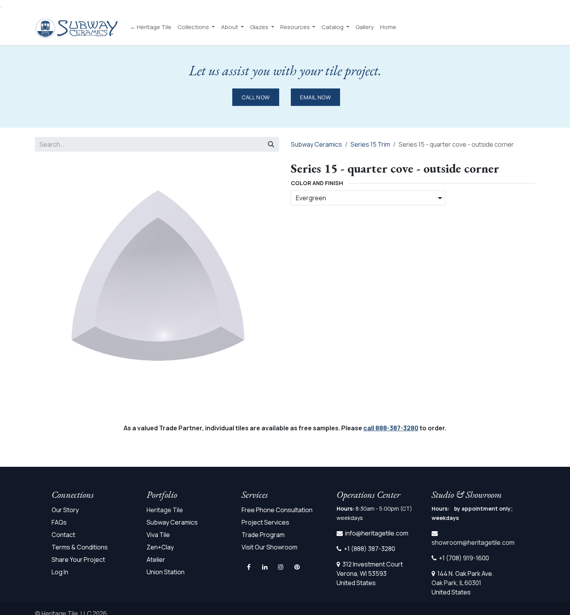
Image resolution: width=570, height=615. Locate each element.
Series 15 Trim (370, 144)
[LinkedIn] (265, 567)
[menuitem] (150, 27)
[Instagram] (281, 567)
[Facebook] (249, 567)
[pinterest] (297, 567)
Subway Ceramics (316, 144)
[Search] (271, 144)
